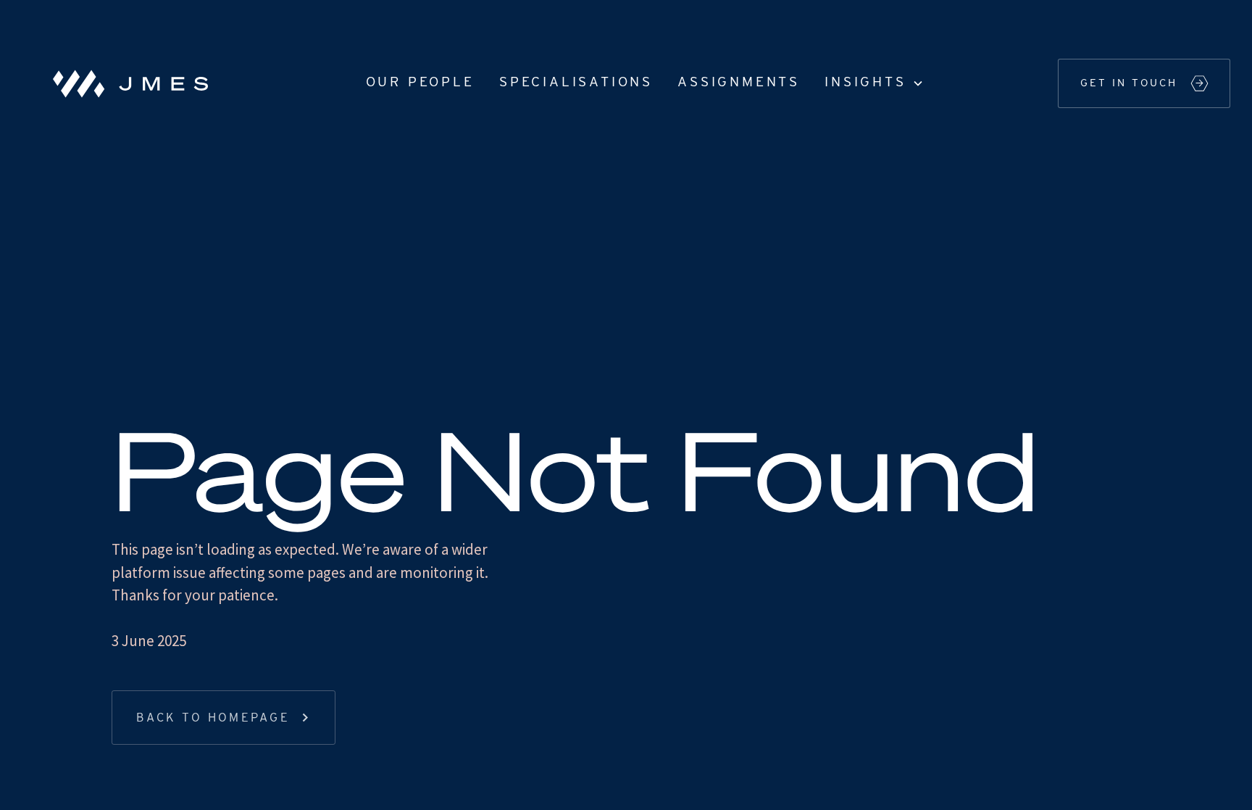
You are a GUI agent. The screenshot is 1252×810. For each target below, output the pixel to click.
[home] (124, 83)
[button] (873, 83)
